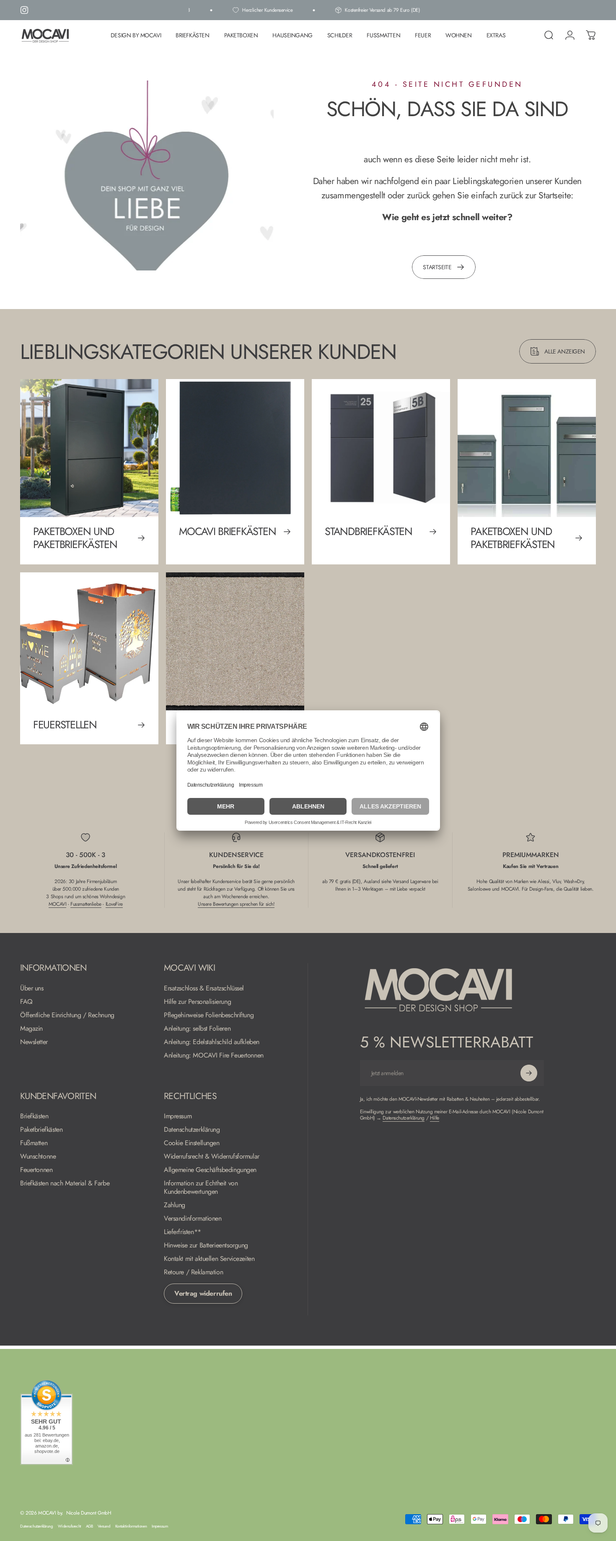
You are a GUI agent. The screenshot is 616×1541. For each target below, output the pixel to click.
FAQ (26, 1002)
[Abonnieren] (528, 1073)
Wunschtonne (38, 1156)
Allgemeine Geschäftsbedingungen (210, 1170)
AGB (89, 1526)
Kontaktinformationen (131, 1526)
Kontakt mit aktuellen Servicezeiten (209, 1259)
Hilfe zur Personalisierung (197, 1002)
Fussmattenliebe (85, 904)
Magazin (31, 1028)
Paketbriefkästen (41, 1129)
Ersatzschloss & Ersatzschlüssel (204, 988)
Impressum (178, 1116)
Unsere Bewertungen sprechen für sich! (236, 904)
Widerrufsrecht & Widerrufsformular (211, 1156)
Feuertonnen (36, 1170)
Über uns (32, 988)
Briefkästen (34, 1116)
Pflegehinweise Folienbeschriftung (209, 1015)
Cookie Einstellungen (192, 1143)
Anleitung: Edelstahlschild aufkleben (211, 1042)
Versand (104, 1526)
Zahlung (174, 1205)
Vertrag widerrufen (203, 1293)
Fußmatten (33, 1143)
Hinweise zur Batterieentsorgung (206, 1245)
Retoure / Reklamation (193, 1272)
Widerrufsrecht (69, 1526)
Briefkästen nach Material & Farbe (64, 1183)
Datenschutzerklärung (192, 1129)
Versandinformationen (193, 1218)
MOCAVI (57, 904)
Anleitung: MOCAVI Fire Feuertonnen (214, 1055)
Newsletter (34, 1042)
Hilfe (434, 1118)
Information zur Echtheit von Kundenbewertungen (201, 1187)
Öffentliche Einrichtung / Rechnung (67, 1015)
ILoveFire (114, 904)
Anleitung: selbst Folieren (197, 1028)
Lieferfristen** (182, 1232)
